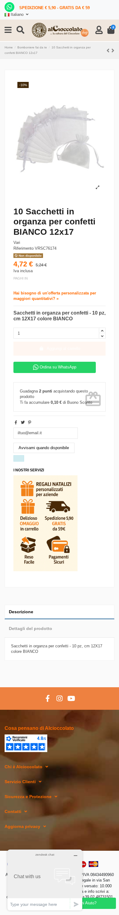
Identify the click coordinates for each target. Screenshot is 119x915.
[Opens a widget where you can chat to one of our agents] (45, 880)
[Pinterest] (29, 422)
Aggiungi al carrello (63, 348)
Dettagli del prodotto (30, 628)
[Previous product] (108, 50)
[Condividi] (16, 422)
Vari (16, 242)
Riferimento (23, 248)
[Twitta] (23, 422)
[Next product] (112, 50)
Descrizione (21, 611)
